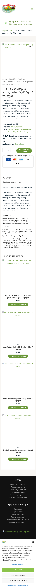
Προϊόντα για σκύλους (18, 490)
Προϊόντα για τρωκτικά (18, 495)
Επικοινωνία (18, 509)
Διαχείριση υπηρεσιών (17, 564)
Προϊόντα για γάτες (18, 492)
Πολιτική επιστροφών (18, 517)
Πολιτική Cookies (11, 585)
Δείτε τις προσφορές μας (18, 497)
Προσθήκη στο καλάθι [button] (18, 304)
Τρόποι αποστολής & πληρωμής (18, 519)
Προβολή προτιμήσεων (18, 580)
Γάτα (10, 31)
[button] (33, 542)
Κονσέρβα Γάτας (22, 132)
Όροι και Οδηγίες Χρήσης (18, 522)
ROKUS (16, 129)
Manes (10, 129)
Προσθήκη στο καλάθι (24, 150)
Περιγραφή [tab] (6, 178)
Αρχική (4, 31)
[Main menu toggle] (32, 9)
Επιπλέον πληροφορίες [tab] (11, 182)
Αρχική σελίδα (7, 79)
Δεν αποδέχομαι (18, 575)
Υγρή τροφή (11, 82)
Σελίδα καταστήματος (18, 484)
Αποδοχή (18, 570)
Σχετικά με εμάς (18, 512)
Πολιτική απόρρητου (22, 585)
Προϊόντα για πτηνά (18, 487)
